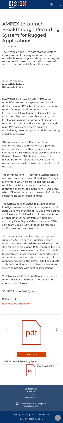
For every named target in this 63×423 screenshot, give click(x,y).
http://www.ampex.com (16, 303)
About (31, 394)
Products (31, 392)
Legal (16, 415)
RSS (33, 415)
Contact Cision (31, 389)
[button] (52, 4)
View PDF (32, 354)
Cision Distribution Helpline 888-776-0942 (32, 405)
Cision (35, 419)
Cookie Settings (43, 415)
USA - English (9, 47)
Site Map (25, 415)
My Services (30, 397)
